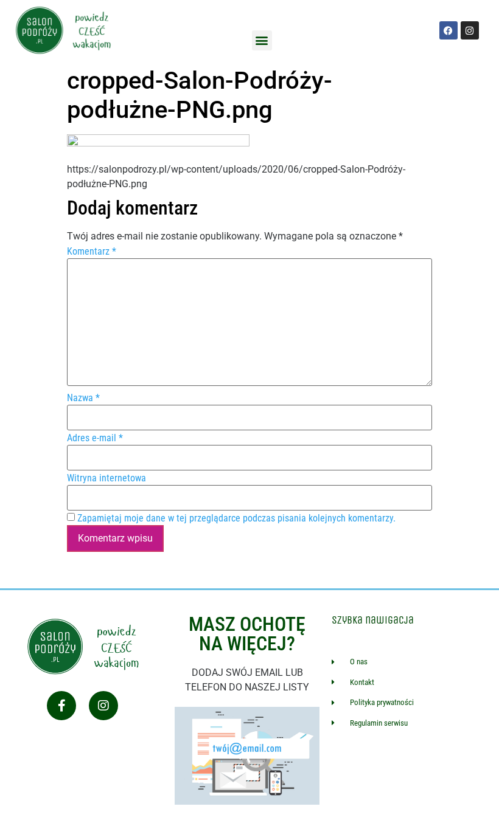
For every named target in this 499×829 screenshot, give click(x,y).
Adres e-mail (95, 438)
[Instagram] (103, 705)
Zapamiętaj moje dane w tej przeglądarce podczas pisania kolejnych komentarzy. (236, 518)
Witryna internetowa (106, 478)
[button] (262, 40)
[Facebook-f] (61, 705)
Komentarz (91, 251)
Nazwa (83, 398)
